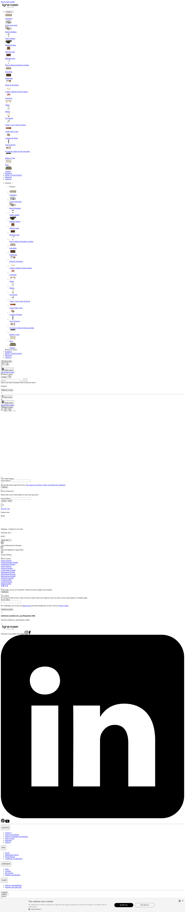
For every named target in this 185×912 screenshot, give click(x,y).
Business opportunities (12, 875)
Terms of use (26, 606)
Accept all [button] (124, 905)
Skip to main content (8, 2)
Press (7, 869)
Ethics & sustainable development (16, 837)
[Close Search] (2, 392)
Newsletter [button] (20, 634)
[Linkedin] (92, 818)
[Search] (25, 380)
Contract (8, 871)
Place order (5, 540)
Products (9, 12)
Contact (4, 377)
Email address (5, 481)
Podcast (7, 842)
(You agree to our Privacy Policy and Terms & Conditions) (45, 485)
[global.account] (7, 364)
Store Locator (9, 838)
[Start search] (10, 376)
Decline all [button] (144, 905)
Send (9, 501)
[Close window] (2, 477)
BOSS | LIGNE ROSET (13, 175)
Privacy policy (64, 606)
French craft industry (12, 835)
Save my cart (5, 509)
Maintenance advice (12, 855)
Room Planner (10, 857)
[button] (69, 909)
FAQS (7, 853)
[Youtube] (7, 822)
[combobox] (180, 901)
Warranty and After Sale (13, 887)
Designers (8, 173)
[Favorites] (3, 364)
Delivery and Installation (13, 885)
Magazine (8, 177)
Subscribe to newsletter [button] (8, 634)
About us (8, 179)
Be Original (9, 873)
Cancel (4, 501)
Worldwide (5, 592)
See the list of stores (7, 372)
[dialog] (92, 905)
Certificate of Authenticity (14, 859)
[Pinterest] (3, 822)
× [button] (182, 901)
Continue (4, 487)
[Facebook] (30, 634)
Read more (40, 907)
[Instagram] (27, 634)
